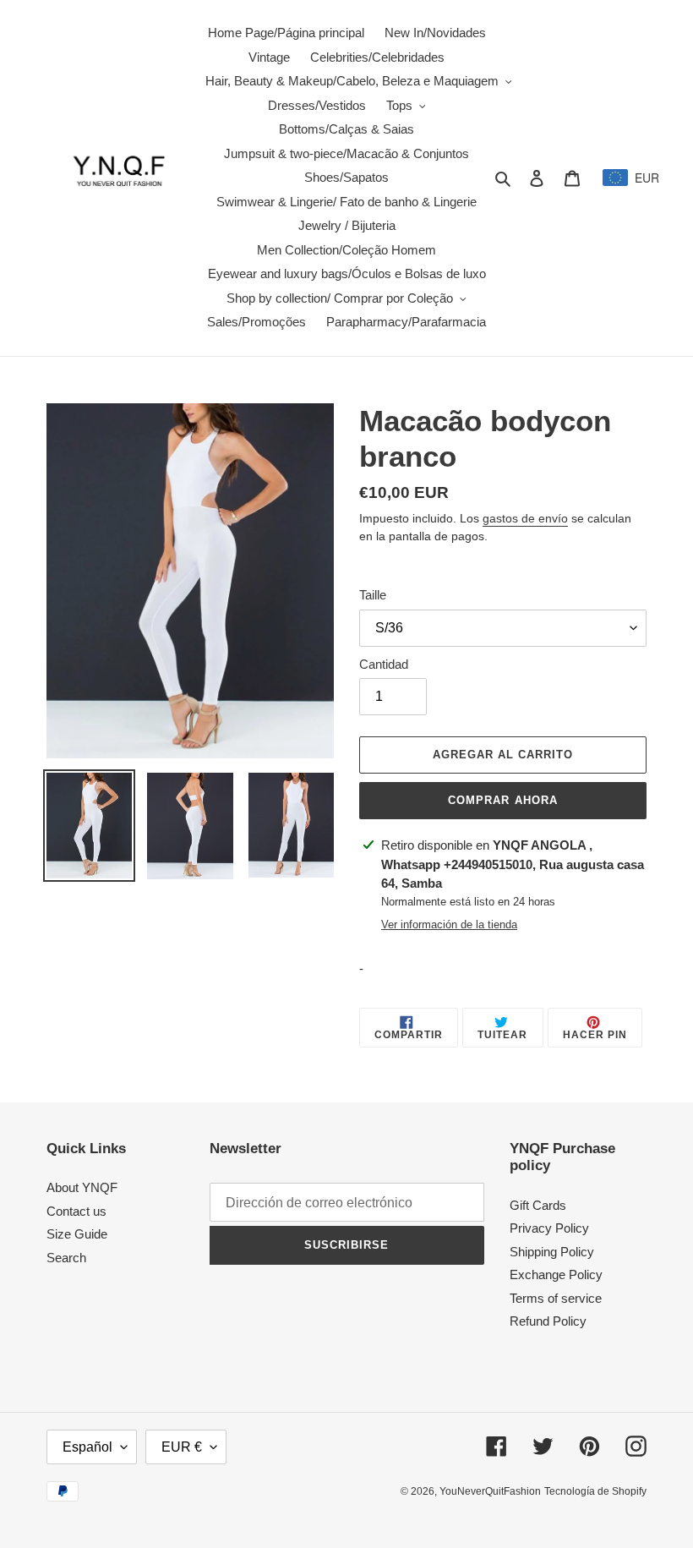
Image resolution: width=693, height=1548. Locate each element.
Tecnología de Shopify (595, 1491)
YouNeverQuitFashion (490, 1491)
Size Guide (76, 1234)
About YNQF (81, 1187)
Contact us (76, 1211)
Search (66, 1257)
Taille (372, 595)
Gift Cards (538, 1205)
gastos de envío (525, 518)
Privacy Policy (549, 1228)
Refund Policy (548, 1321)
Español (87, 1447)
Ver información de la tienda (449, 924)
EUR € (181, 1447)
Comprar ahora (503, 800)
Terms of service (556, 1298)
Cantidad (383, 664)
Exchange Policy (556, 1274)
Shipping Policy (552, 1251)
